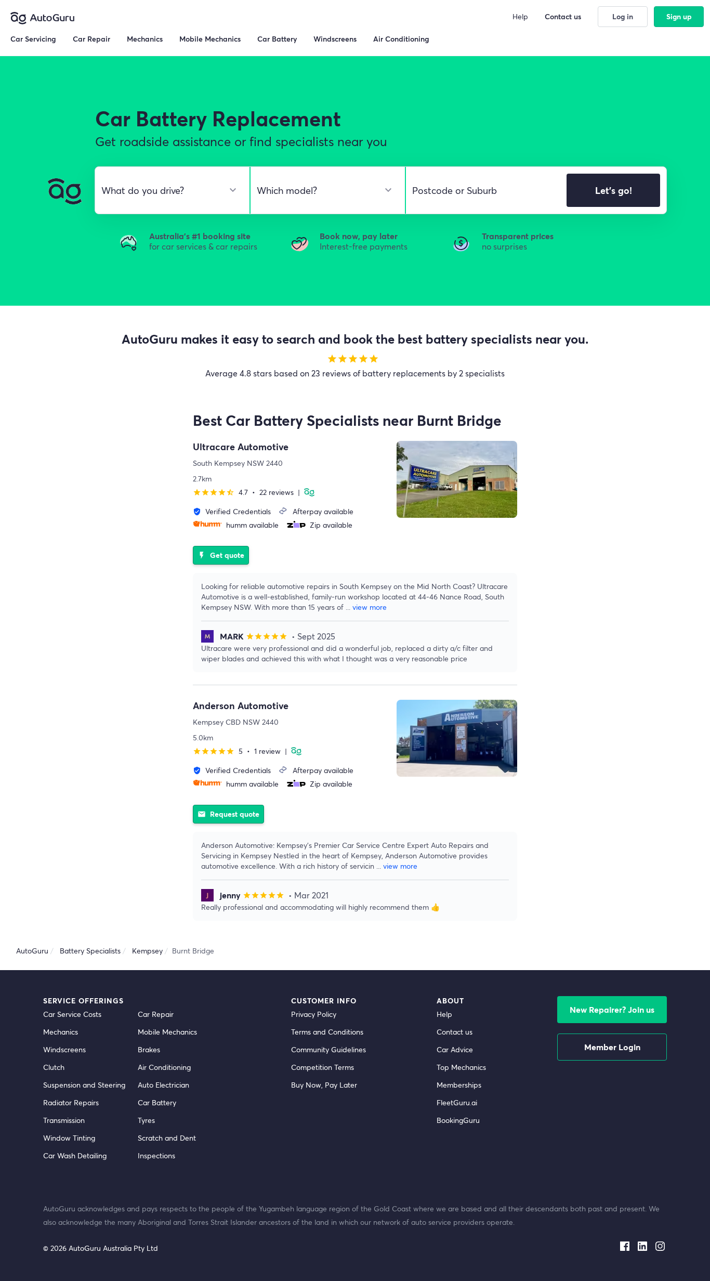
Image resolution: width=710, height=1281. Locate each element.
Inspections (156, 1155)
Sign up (679, 16)
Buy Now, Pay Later (324, 1085)
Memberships (459, 1085)
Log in (622, 16)
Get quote (221, 555)
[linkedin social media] (642, 1244)
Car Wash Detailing (75, 1155)
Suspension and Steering (84, 1085)
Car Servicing (33, 39)
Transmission (64, 1120)
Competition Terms (322, 1067)
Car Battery (157, 1102)
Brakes (149, 1049)
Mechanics (60, 1032)
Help (444, 1014)
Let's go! (613, 190)
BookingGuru (458, 1120)
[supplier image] (457, 479)
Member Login (612, 1046)
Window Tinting (69, 1138)
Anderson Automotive (240, 705)
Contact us (454, 1032)
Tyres (146, 1120)
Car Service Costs (72, 1014)
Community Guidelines (328, 1049)
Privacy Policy (313, 1014)
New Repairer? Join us (612, 1009)
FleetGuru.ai (457, 1102)
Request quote (228, 814)
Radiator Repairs (71, 1102)
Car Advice (455, 1049)
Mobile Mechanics (167, 1032)
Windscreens (64, 1049)
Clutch (53, 1067)
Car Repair (156, 1014)
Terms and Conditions (327, 1032)
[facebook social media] (625, 1244)
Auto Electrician (163, 1085)
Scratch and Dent (167, 1138)
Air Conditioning (164, 1067)
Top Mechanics (461, 1067)
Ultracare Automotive (240, 446)
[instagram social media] (660, 1244)
